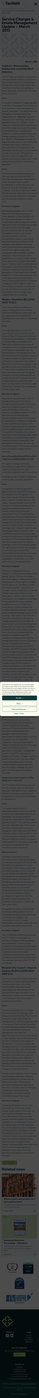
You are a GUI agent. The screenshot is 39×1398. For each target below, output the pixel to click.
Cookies (16, 713)
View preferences (19, 709)
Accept (18, 698)
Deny (19, 704)
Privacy (22, 713)
